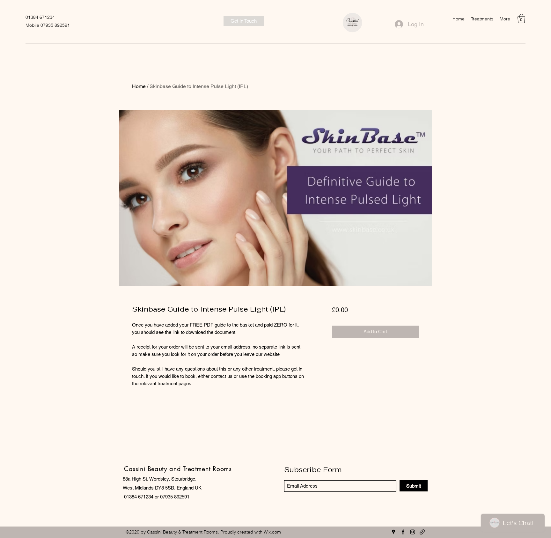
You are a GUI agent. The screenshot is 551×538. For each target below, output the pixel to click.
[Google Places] (393, 532)
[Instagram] (412, 532)
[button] (482, 19)
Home (139, 86)
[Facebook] (403, 532)
